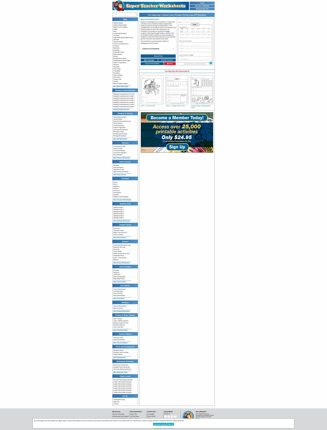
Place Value (116, 69)
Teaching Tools (118, 338)
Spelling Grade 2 (118, 209)
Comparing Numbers (120, 33)
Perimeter (116, 67)
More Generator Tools (120, 372)
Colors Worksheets (119, 289)
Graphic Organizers (119, 127)
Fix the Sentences (118, 125)
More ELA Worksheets (120, 139)
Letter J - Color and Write (148, 106)
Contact (115, 404)
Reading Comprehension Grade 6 (123, 106)
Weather (116, 260)
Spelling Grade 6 (118, 218)
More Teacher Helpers (120, 343)
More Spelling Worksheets (121, 221)
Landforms (116, 274)
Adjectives (116, 186)
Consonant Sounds (119, 146)
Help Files (116, 402)
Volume (115, 81)
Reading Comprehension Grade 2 (123, 98)
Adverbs (115, 188)
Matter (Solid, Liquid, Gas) (121, 253)
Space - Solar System (119, 258)
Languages (150, 60)
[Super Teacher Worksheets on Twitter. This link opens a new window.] (168, 416)
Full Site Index (134, 416)
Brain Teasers (117, 319)
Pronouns (116, 190)
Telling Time (117, 79)
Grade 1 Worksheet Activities (122, 382)
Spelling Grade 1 (118, 207)
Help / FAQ (133, 414)
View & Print (158, 56)
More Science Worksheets (121, 263)
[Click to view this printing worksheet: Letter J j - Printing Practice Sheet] (177, 89)
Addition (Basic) (118, 23)
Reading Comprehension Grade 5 (123, 104)
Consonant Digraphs (120, 153)
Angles (115, 29)
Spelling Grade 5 (118, 216)
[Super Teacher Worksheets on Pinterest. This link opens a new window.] (172, 416)
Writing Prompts (118, 132)
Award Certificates (119, 340)
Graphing (116, 50)
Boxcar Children (118, 235)
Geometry (116, 48)
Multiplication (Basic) (120, 58)
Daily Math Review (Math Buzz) (123, 37)
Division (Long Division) (120, 44)
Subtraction (117, 77)
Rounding (116, 73)
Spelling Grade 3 (118, 211)
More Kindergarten (119, 357)
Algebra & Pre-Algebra (120, 27)
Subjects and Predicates (120, 197)
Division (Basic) (118, 42)
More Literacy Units (119, 238)
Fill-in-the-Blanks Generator (122, 369)
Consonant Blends (119, 150)
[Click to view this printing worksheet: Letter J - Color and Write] (152, 89)
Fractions (116, 46)
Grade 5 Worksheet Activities (122, 390)
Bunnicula (116, 228)
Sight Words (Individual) (120, 172)
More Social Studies (119, 282)
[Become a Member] (177, 132)
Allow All (170, 424)
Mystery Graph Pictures (120, 323)
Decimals (116, 40)
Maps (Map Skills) (118, 279)
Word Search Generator (120, 365)
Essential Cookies (160, 424)
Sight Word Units (118, 169)
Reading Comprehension (121, 110)
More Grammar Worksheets (122, 200)
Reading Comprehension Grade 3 (123, 100)
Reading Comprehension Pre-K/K (123, 94)
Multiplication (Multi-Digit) (121, 60)
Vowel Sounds (117, 148)
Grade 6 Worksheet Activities (122, 392)
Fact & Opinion (118, 123)
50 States (116, 270)
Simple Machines (118, 255)
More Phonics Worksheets (121, 158)
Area (114, 31)
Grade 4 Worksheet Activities (122, 388)
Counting (116, 35)
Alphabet (116, 165)
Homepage (150, 414)
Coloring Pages (118, 291)
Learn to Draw (117, 293)
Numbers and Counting (120, 352)
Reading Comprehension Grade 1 (123, 96)
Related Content (167, 60)
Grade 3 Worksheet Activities (122, 386)
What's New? (151, 416)
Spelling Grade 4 (118, 213)
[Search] (136, 14)
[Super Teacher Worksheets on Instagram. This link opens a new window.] (175, 416)
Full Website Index (119, 400)
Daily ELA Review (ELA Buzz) (122, 121)
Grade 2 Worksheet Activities (122, 384)
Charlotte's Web (118, 230)
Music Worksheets (119, 295)
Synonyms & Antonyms (120, 130)
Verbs (115, 184)
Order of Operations (119, 63)
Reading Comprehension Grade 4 (123, 102)
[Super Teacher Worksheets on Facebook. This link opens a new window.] (165, 416)
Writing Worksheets (119, 136)
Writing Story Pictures (120, 134)
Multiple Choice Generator (121, 367)
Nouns (115, 182)
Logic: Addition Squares (120, 321)
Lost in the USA (118, 327)
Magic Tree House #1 (120, 232)
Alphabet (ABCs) (118, 350)
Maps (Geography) (119, 276)
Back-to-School (118, 308)
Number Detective (119, 325)
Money (115, 56)
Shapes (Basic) (117, 354)
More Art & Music (118, 298)
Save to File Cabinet (152, 64)
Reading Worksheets (120, 117)
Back (171, 64)
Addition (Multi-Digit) (120, 25)
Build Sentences (118, 167)
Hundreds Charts (118, 52)
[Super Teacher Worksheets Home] (150, 6)
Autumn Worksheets (119, 306)
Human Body (117, 251)
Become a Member (118, 414)
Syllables (116, 195)
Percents (116, 65)
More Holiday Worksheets (121, 311)
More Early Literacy (119, 175)
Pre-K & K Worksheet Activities (123, 380)
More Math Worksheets (120, 86)
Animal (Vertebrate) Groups (122, 245)
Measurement (117, 54)
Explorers (116, 272)
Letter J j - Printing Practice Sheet (175, 106)
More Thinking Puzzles (120, 330)
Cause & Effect (117, 119)
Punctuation (117, 192)
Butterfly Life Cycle (119, 247)
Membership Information (120, 416)
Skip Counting (117, 75)
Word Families (117, 155)
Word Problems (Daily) (120, 83)
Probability (116, 71)
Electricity (116, 249)
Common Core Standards (150, 49)
